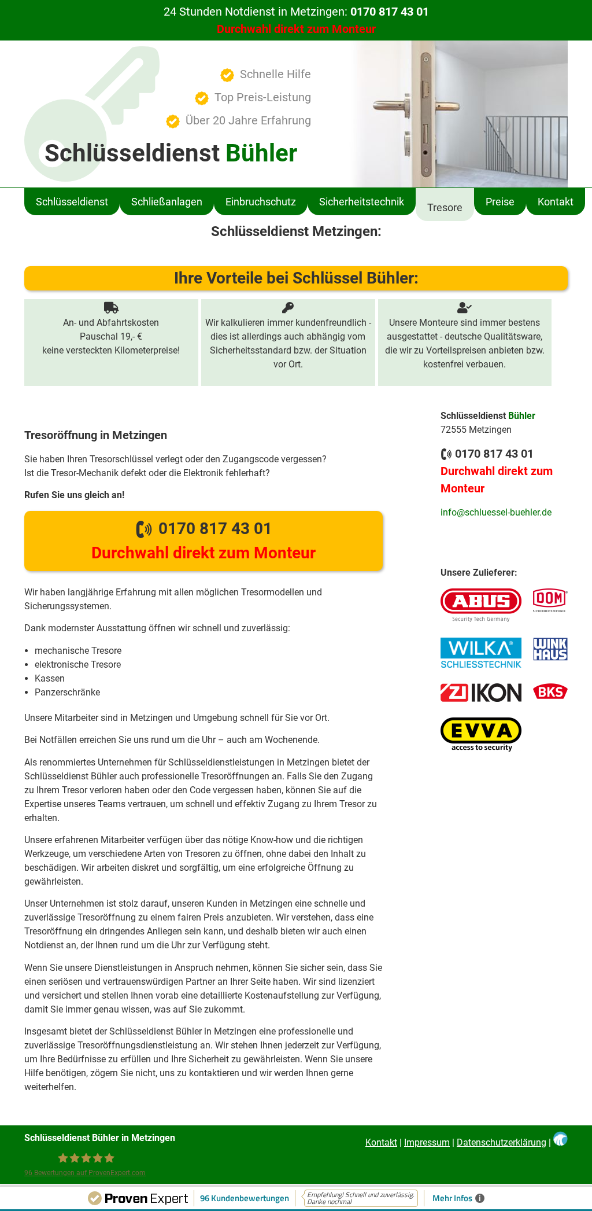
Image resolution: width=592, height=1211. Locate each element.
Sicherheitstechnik (361, 202)
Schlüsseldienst (72, 202)
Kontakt (556, 202)
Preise (500, 202)
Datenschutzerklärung (501, 1142)
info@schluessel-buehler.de (496, 512)
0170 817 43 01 (203, 540)
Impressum (427, 1142)
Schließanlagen (166, 202)
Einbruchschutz (260, 202)
